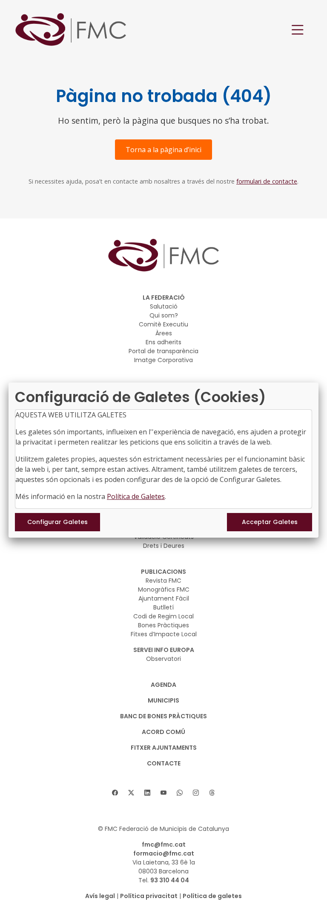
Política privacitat (149, 896)
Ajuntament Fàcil (163, 598)
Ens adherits (163, 342)
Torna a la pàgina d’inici (163, 149)
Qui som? (163, 315)
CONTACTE (164, 763)
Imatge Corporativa (163, 360)
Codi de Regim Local (163, 616)
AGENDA (163, 684)
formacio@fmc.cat (163, 853)
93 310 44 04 (169, 880)
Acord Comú (163, 732)
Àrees (163, 333)
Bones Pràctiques (163, 625)
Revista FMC (163, 580)
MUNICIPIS (163, 700)
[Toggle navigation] (298, 30)
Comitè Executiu (163, 324)
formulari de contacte (266, 181)
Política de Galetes (136, 496)
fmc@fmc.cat (164, 844)
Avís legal (100, 896)
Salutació (164, 306)
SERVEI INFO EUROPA (163, 650)
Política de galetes (212, 896)
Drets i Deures (163, 545)
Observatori (163, 659)
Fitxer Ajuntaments (164, 747)
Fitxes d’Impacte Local (164, 634)
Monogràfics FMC (163, 589)
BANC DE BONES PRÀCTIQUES (163, 716)
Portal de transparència (163, 351)
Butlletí (163, 607)
